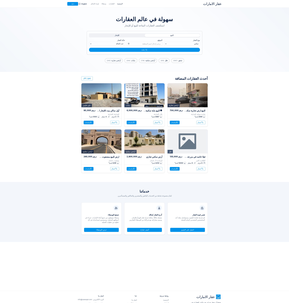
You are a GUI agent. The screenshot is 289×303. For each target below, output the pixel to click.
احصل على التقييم (187, 230)
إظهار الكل (87, 78)
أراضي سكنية (148, 60)
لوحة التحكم (95, 4)
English (84, 4)
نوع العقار (196, 40)
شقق (177, 60)
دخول (72, 4)
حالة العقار (121, 40)
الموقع (160, 40)
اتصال (199, 122)
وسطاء (103, 4)
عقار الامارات (212, 4)
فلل (164, 60)
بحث (143, 50)
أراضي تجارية (114, 60)
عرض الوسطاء (101, 230)
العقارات (111, 4)
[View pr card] (188, 105)
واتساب (173, 122)
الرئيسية (120, 4)
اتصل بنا (134, 300)
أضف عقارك (144, 230)
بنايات (130, 60)
